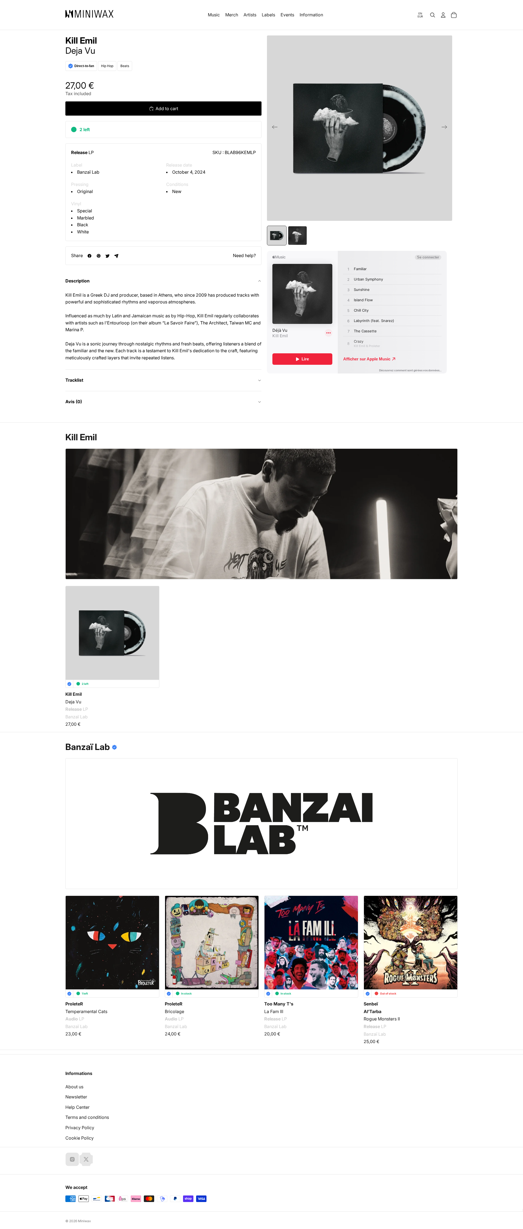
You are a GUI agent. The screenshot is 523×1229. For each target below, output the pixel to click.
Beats (124, 66)
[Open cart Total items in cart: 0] (454, 15)
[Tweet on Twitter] (107, 256)
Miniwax (84, 1221)
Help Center (77, 1107)
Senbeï (371, 1004)
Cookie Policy (79, 1138)
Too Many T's (278, 1004)
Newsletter (76, 1097)
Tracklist (74, 380)
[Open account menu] (443, 15)
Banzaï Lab (88, 172)
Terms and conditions (87, 1117)
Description (77, 281)
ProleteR (74, 1004)
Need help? (244, 255)
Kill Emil (81, 40)
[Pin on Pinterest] (98, 256)
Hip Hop (107, 66)
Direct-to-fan (84, 66)
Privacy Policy (79, 1127)
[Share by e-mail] (116, 256)
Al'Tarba (372, 1011)
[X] (86, 1159)
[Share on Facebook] (89, 256)
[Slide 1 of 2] (276, 235)
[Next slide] (446, 128)
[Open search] (432, 15)
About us (74, 1086)
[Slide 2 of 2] (297, 235)
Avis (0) (73, 401)
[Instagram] (72, 1159)
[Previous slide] (273, 128)
